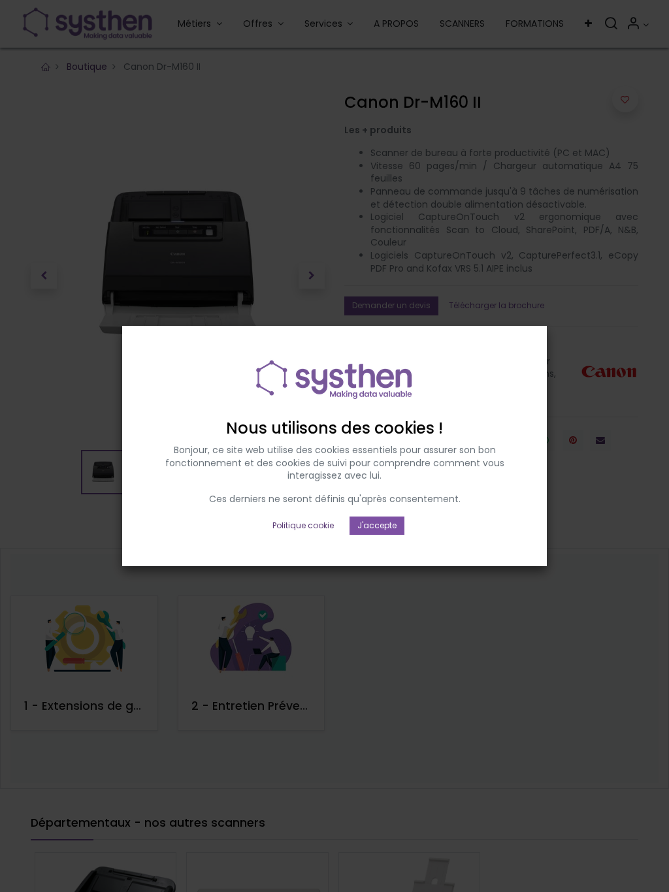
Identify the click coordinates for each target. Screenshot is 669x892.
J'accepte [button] (377, 525)
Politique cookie (303, 525)
